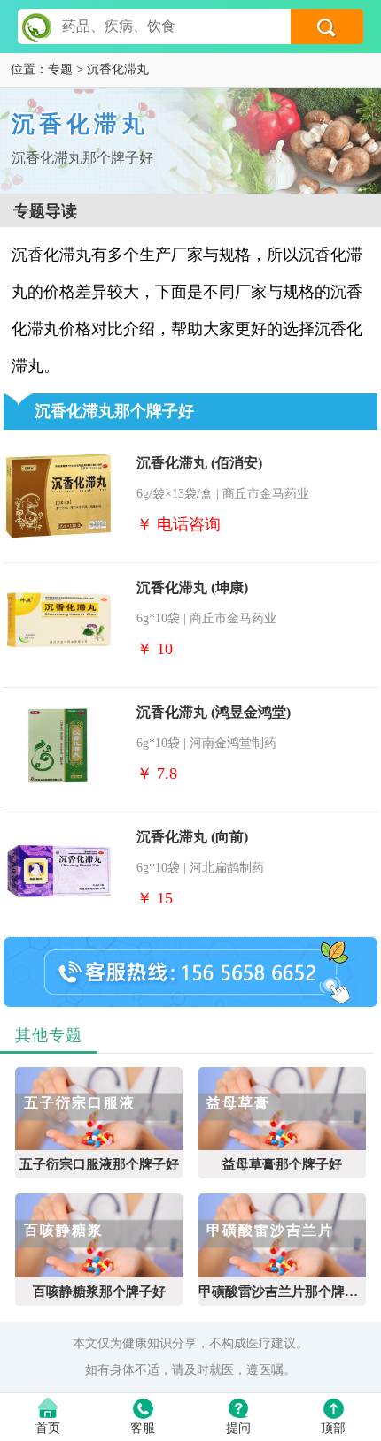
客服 (142, 1428)
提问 (238, 1428)
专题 (60, 69)
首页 (47, 1428)
